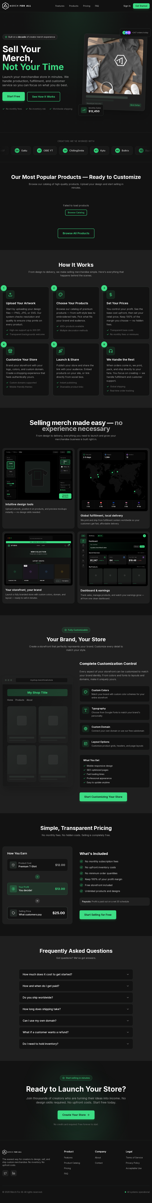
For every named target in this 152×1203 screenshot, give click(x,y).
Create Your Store (74, 1114)
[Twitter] (5, 1173)
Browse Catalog (76, 212)
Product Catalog (72, 1163)
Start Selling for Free (97, 914)
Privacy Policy (133, 1163)
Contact (99, 1163)
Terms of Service (134, 1157)
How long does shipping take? (42, 1009)
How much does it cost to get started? (47, 974)
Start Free (13, 96)
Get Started (141, 6)
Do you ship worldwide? (38, 997)
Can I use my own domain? (39, 1020)
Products (73, 6)
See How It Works (43, 96)
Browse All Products (76, 233)
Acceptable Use (134, 1168)
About (98, 1157)
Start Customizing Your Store (103, 796)
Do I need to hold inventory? (40, 1043)
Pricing (86, 6)
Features (59, 6)
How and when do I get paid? (41, 985)
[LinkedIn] (14, 1173)
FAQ (97, 6)
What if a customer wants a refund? (46, 1032)
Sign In (127, 6)
